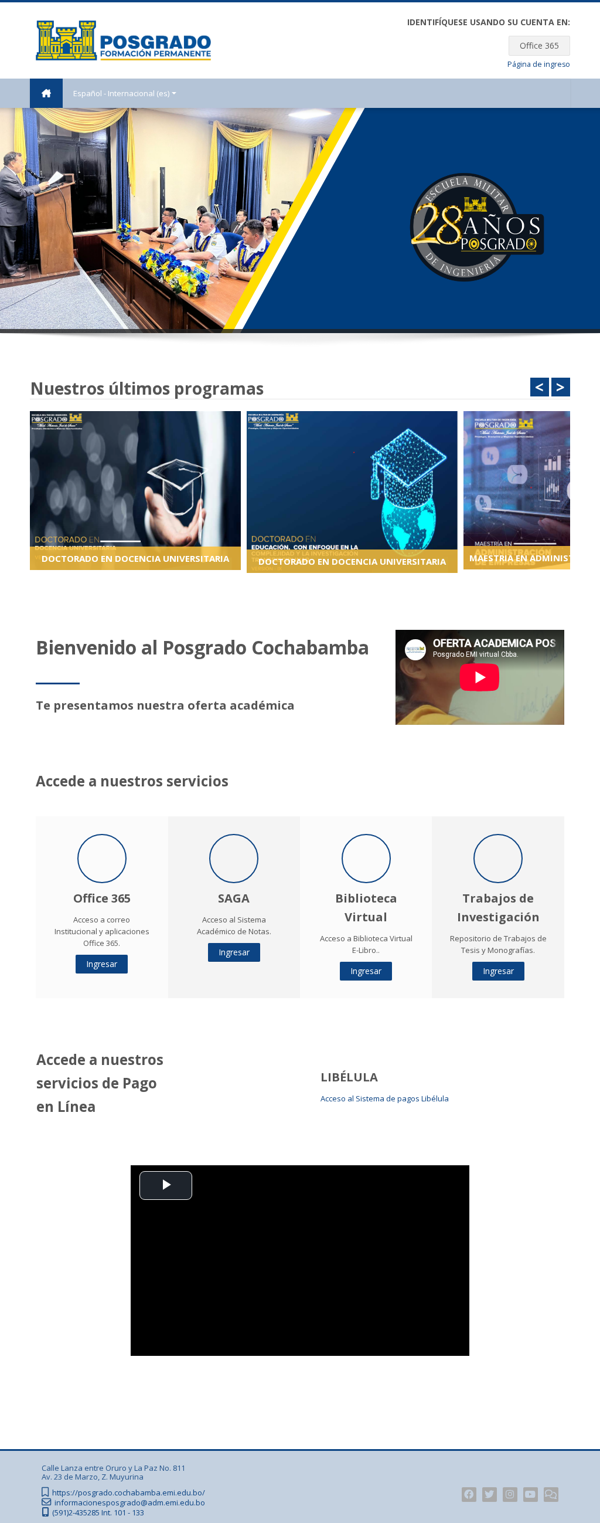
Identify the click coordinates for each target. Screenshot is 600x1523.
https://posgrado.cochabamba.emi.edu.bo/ (128, 1492)
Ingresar (101, 963)
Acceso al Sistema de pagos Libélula (385, 1098)
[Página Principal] (123, 39)
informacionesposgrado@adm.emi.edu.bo (129, 1502)
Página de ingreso (538, 64)
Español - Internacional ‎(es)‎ (121, 93)
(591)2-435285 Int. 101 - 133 (98, 1512)
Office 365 (539, 45)
